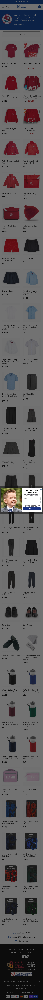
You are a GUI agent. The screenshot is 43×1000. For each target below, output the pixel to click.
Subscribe (31, 509)
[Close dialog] (41, 489)
